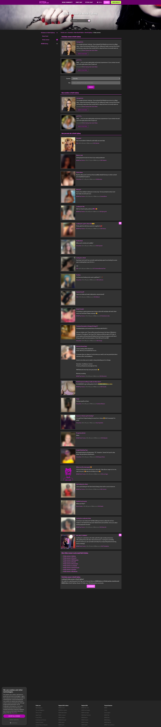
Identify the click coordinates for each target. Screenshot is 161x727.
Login (106, 2)
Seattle (101, 506)
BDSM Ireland (61, 722)
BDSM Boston (85, 717)
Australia (99, 403)
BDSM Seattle (84, 724)
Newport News (101, 457)
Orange (100, 340)
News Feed (45, 36)
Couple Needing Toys (82, 450)
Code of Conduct (39, 722)
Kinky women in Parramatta (70, 563)
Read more (14, 712)
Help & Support (39, 707)
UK (94, 268)
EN (100, 2)
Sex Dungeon (107, 712)
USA (94, 143)
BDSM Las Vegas (85, 712)
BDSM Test (106, 715)
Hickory (104, 228)
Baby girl (78, 189)
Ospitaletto (100, 422)
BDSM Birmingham (63, 710)
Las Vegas (105, 474)
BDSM (105, 707)
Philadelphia (106, 546)
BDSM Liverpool (62, 715)
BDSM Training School (109, 724)
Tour (37, 710)
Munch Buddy (79, 506)
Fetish (105, 710)
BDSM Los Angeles (86, 710)
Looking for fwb (80, 206)
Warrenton (104, 376)
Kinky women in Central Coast (71, 567)
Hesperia (104, 160)
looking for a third (81, 257)
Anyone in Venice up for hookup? (85, 416)
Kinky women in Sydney (69, 556)
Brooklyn (100, 179)
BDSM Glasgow (62, 717)
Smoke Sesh (79, 240)
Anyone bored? (80, 292)
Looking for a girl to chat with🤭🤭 (85, 223)
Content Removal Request (41, 724)
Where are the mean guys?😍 (84, 467)
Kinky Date (78, 179)
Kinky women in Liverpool (70, 565)
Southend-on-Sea (106, 316)
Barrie (105, 196)
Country (68, 78)
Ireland (66, 705)
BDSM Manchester (63, 712)
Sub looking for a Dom (82, 484)
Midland (98, 297)
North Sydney (86, 50)
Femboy (78, 275)
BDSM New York (85, 707)
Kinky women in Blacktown (70, 571)
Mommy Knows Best (81, 346)
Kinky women (45, 39)
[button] (14, 723)
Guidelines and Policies (41, 720)
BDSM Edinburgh (62, 720)
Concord (104, 489)
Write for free (82, 53)
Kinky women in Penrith (69, 562)
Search (91, 87)
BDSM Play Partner (80, 160)
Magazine (42, 710)
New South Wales (93, 50)
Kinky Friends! (80, 309)
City (69, 82)
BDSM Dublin (61, 724)
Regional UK (61, 705)
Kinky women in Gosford (69, 569)
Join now (91, 586)
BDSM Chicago (85, 722)
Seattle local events (81, 501)
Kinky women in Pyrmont (69, 558)
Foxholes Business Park (100, 268)
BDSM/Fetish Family (80, 438)
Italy (97, 422)
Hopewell (100, 245)
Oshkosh (97, 143)
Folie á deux (79, 172)
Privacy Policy (39, 717)
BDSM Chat (106, 717)
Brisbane (103, 403)
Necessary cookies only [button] (14, 719)
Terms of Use (39, 712)
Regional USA (85, 705)
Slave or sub (79, 155)
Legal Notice (38, 715)
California (101, 279)
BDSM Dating (44, 43)
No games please (80, 433)
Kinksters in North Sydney (48, 32)
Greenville (104, 527)
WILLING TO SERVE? (81, 535)
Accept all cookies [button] (14, 716)
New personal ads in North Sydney (71, 133)
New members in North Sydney (70, 93)
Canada (102, 196)
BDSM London (62, 707)
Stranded (78, 138)
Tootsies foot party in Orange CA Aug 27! (87, 326)
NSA (77, 143)
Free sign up (116, 2)
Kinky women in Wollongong (70, 560)
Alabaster (105, 438)
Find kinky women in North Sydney (71, 36)
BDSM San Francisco (86, 715)
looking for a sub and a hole (83, 518)
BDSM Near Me (107, 722)
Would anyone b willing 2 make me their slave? (88, 381)
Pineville (104, 386)
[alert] (14, 706)
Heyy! (77, 398)
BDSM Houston (85, 720)
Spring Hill (104, 211)
